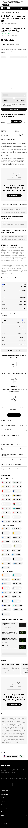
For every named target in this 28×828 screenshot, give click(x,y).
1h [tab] (3, 56)
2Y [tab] (24, 56)
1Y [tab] (20, 56)
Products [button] (3, 797)
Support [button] (3, 804)
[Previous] (2, 756)
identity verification (11, 389)
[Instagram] (6, 824)
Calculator (8, 12)
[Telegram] (4, 824)
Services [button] (3, 801)
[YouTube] (8, 824)
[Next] (26, 756)
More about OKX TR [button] (6, 790)
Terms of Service (15, 742)
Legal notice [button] (4, 794)
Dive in (4, 672)
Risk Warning (21, 739)
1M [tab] (16, 56)
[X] (1, 824)
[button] (18, 8)
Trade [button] (2, 815)
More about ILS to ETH (14, 350)
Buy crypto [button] (4, 808)
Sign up (22, 8)
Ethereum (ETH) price (11, 139)
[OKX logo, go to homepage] (5, 8)
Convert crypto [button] (5, 812)
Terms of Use (13, 739)
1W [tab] (12, 56)
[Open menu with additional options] (26, 8)
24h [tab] (7, 56)
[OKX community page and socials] (11, 824)
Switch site (6, 4)
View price (25, 672)
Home (2, 12)
